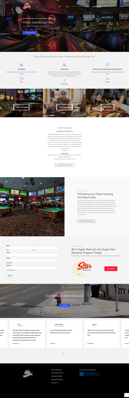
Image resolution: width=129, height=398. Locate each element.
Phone (8, 258)
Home (67, 6)
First (7, 249)
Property (73, 6)
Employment (87, 6)
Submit (9, 275)
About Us (80, 6)
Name (8, 245)
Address (8, 265)
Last (34, 249)
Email (8, 252)
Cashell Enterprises (97, 6)
